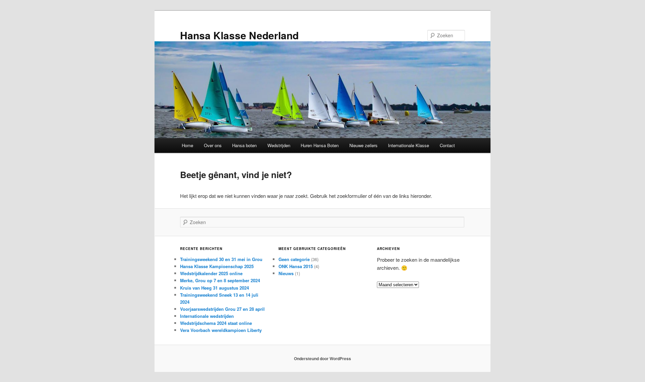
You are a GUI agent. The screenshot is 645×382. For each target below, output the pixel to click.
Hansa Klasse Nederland (239, 35)
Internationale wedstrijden (207, 316)
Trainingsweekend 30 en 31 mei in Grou (221, 259)
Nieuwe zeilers (363, 145)
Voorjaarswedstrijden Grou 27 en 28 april (222, 309)
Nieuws (286, 273)
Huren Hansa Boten (320, 145)
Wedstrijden (278, 145)
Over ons (213, 145)
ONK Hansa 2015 (295, 266)
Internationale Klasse (408, 145)
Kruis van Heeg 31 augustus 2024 (214, 288)
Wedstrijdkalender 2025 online (211, 273)
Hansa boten (244, 145)
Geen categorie (294, 259)
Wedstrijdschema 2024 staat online (216, 323)
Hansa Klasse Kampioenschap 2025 (217, 266)
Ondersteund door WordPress (322, 358)
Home (187, 145)
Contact (447, 145)
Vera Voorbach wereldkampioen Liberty (221, 330)
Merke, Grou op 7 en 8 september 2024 (220, 280)
